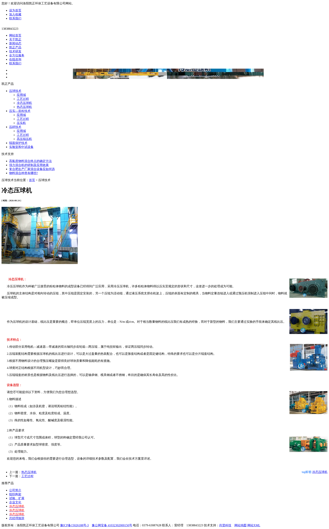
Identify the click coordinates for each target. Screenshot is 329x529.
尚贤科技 (225, 525)
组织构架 (15, 494)
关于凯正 (15, 39)
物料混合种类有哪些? (23, 173)
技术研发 (15, 51)
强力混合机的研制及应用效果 (29, 165)
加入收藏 (15, 14)
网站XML (253, 525)
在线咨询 (15, 59)
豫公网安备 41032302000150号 (112, 525)
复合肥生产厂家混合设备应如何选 (32, 169)
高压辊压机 (24, 138)
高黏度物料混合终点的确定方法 (30, 161)
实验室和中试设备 (21, 147)
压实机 (21, 122)
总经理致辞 (16, 518)
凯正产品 (15, 47)
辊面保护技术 (18, 142)
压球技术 (15, 90)
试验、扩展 (16, 498)
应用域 (21, 94)
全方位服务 (16, 55)
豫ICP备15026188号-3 (74, 525)
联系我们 (15, 18)
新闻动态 (15, 43)
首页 (32, 180)
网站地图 (240, 525)
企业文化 (15, 502)
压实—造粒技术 (19, 110)
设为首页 (15, 10)
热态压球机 (24, 106)
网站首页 (15, 35)
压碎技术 (15, 126)
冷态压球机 (24, 102)
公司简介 (15, 490)
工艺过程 (23, 98)
